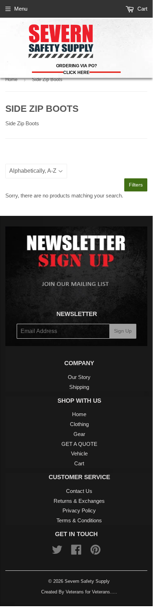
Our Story (79, 377)
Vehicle (79, 453)
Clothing (79, 424)
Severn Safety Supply (87, 581)
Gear (79, 434)
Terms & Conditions (79, 520)
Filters (136, 185)
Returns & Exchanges (79, 501)
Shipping (79, 387)
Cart (141, 9)
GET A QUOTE (79, 444)
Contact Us (79, 491)
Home (11, 79)
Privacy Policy (79, 510)
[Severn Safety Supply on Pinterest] (95, 552)
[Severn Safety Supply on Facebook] (76, 552)
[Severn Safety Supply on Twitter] (57, 552)
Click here (76, 72)
